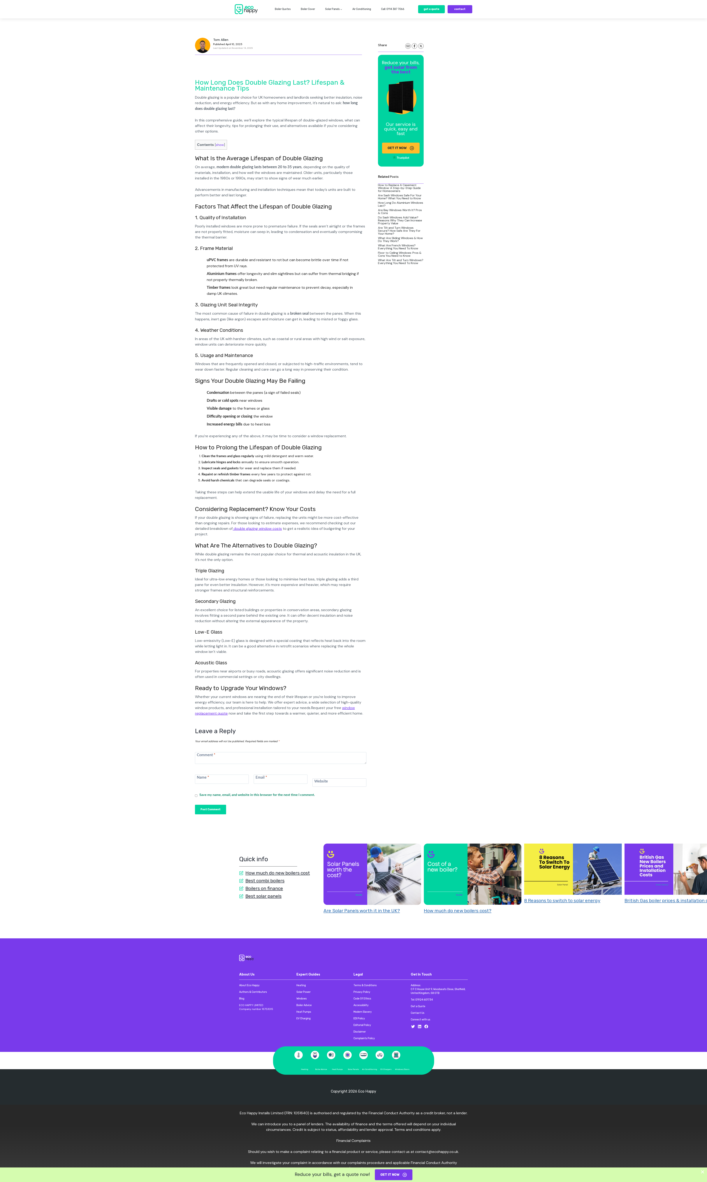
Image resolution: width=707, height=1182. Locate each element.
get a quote (431, 9)
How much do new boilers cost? (457, 910)
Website (321, 781)
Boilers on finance (264, 888)
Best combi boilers (264, 880)
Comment (206, 755)
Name (203, 777)
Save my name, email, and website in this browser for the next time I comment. (257, 795)
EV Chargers (386, 1069)
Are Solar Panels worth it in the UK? (361, 910)
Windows (399, 1069)
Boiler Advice (321, 1069)
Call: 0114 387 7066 (392, 9)
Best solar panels (263, 896)
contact (459, 9)
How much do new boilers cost (277, 873)
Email (261, 777)
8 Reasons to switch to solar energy (562, 900)
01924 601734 (424, 999)
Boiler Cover (308, 9)
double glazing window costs (257, 528)
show (220, 145)
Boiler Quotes (283, 9)
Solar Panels (353, 1069)
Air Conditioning (361, 9)
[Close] (702, 1171)
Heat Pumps (337, 1069)
